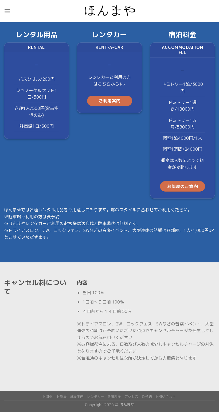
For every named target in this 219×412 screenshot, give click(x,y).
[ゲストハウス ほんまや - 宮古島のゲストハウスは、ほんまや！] (109, 11)
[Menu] (7, 11)
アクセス (131, 396)
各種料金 (114, 396)
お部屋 (61, 396)
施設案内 (77, 396)
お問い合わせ (165, 396)
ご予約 (147, 396)
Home (48, 396)
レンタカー (95, 396)
